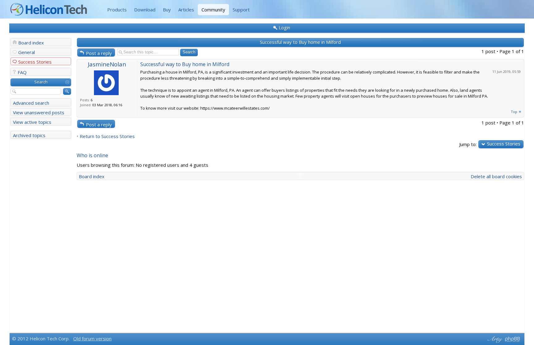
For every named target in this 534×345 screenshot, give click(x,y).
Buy (167, 9)
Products (117, 9)
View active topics (32, 122)
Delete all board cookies (496, 176)
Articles (186, 9)
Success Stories (35, 62)
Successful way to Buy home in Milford (300, 42)
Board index (31, 43)
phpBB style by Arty (494, 339)
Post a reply (99, 53)
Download (144, 9)
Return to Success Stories (107, 136)
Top (514, 111)
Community (213, 9)
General (26, 52)
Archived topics (29, 135)
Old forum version (92, 338)
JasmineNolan (107, 64)
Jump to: (468, 144)
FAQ (22, 72)
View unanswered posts (38, 112)
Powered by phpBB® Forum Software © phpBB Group (512, 339)
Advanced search (31, 103)
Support (241, 9)
